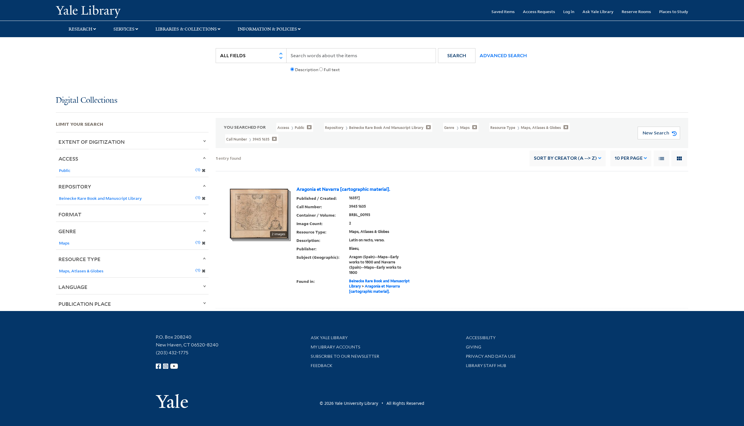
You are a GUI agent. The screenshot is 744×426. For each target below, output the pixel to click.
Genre (67, 231)
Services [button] (124, 29)
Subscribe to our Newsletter (345, 356)
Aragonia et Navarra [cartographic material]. (343, 189)
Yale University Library (103, 11)
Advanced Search (503, 55)
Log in (568, 11)
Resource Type (79, 259)
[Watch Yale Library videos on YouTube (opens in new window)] (174, 366)
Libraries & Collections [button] (186, 29)
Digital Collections (86, 100)
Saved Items (503, 11)
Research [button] (80, 29)
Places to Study (673, 11)
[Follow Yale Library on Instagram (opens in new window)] (165, 366)
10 (629, 158)
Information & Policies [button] (267, 29)
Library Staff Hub (486, 365)
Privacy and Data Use (491, 356)
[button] (456, 55)
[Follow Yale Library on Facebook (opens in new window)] (158, 366)
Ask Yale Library (598, 11)
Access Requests (539, 11)
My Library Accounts (335, 347)
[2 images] (259, 213)
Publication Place (84, 303)
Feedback (321, 365)
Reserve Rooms (636, 11)
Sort (565, 158)
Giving (473, 347)
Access (68, 158)
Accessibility (481, 337)
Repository (74, 186)
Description (306, 69)
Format (69, 214)
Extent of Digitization (91, 141)
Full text (332, 69)
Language (72, 286)
